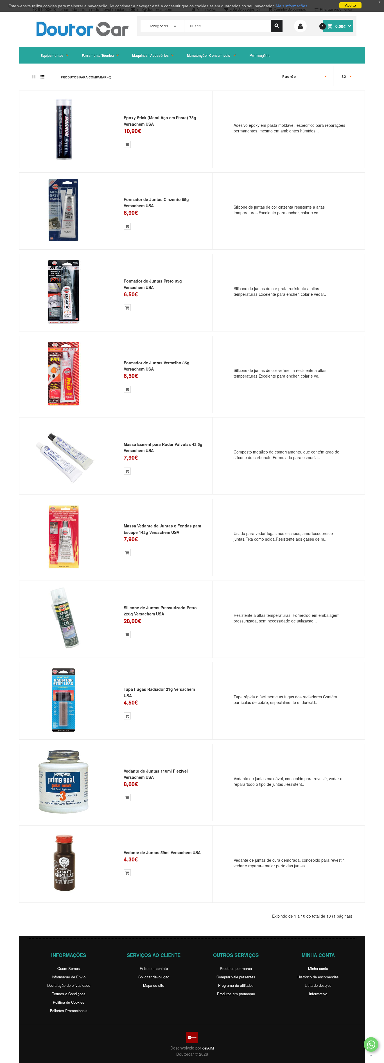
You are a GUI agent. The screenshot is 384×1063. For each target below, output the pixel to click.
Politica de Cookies (68, 1002)
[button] (371, 1044)
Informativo (318, 993)
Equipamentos (52, 55)
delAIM (208, 1048)
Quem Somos (68, 968)
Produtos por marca (236, 968)
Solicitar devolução (153, 977)
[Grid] (33, 77)
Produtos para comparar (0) (86, 77)
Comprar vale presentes (235, 977)
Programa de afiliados (236, 985)
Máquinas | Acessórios (150, 55)
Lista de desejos (318, 985)
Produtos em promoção (236, 993)
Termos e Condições (68, 993)
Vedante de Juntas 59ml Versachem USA (162, 852)
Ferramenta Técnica (98, 55)
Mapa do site (153, 985)
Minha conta (318, 968)
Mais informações (291, 6)
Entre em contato (154, 968)
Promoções (259, 55)
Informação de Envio (68, 977)
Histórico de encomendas (318, 977)
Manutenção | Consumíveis (209, 55)
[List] (42, 77)
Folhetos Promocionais (68, 1010)
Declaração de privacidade (68, 985)
